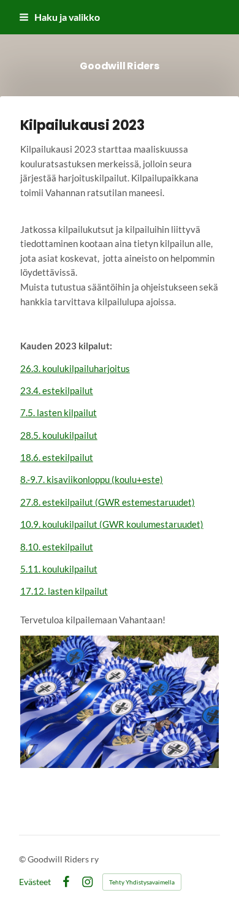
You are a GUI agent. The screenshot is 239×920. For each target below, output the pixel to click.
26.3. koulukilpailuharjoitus (75, 368)
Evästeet (35, 882)
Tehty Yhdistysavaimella (142, 882)
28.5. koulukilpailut (58, 435)
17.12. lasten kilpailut (64, 590)
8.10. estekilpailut (56, 546)
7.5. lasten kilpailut (58, 412)
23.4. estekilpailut (56, 390)
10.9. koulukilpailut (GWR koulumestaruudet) (111, 524)
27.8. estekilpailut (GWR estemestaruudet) (107, 502)
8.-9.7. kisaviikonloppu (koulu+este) (91, 479)
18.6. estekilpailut (56, 457)
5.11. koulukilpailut (58, 568)
